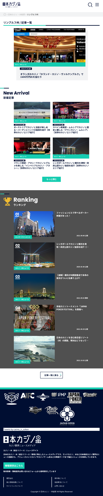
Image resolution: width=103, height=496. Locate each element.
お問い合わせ (59, 486)
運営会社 (9, 478)
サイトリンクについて (14, 486)
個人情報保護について (14, 482)
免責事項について (61, 482)
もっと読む (51, 179)
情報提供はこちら (14, 465)
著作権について (60, 478)
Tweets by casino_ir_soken (16, 429)
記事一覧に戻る (51, 375)
